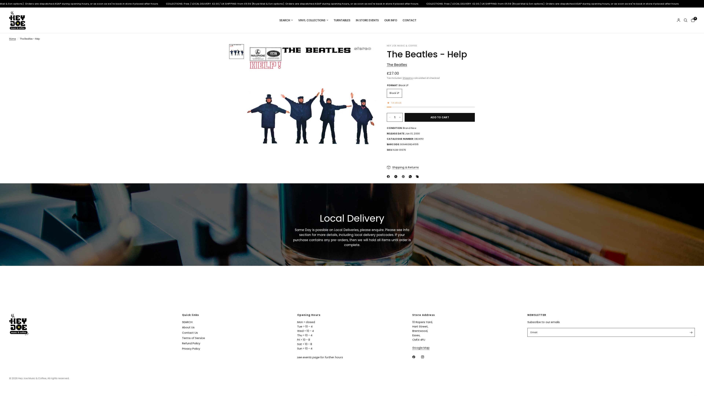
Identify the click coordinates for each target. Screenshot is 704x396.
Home (12, 38)
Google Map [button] (421, 347)
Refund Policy (191, 343)
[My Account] (678, 20)
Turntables (342, 20)
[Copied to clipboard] (418, 176)
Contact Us (190, 333)
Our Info (390, 20)
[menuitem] (286, 20)
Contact (409, 20)
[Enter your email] (691, 332)
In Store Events (367, 20)
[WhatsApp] (411, 176)
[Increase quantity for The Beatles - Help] (400, 117)
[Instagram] (425, 357)
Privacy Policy (191, 349)
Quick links (190, 315)
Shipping (408, 78)
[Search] (685, 20)
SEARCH (187, 322)
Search (284, 20)
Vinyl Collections (311, 20)
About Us (188, 327)
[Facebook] (389, 176)
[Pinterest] (404, 176)
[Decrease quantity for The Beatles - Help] (390, 117)
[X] (396, 176)
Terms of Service (193, 338)
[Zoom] (368, 51)
